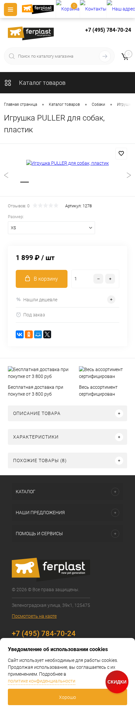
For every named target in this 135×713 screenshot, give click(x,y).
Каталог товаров (42, 82)
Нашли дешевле (40, 299)
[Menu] (10, 9)
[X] (47, 334)
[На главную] (39, 9)
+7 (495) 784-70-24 (108, 30)
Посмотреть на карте (34, 616)
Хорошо (67, 697)
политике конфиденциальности (41, 681)
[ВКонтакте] (20, 334)
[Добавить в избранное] (121, 153)
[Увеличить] (67, 163)
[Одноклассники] (29, 334)
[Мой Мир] (38, 334)
